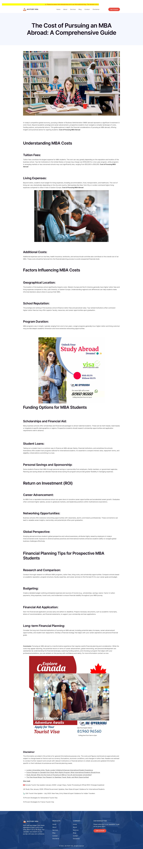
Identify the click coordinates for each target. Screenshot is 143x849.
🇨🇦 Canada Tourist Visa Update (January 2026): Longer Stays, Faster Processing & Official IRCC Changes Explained (63, 785)
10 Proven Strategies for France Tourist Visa (38, 802)
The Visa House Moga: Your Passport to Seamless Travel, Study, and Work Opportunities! (57, 777)
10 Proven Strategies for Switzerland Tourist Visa (40, 798)
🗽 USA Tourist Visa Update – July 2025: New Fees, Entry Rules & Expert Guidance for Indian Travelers (59, 793)
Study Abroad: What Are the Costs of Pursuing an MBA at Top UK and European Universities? (59, 775)
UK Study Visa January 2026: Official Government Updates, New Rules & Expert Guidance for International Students (64, 789)
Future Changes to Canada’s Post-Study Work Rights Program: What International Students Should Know (63, 772)
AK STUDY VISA (32, 9)
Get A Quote (114, 9)
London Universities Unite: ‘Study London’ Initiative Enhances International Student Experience (59, 770)
